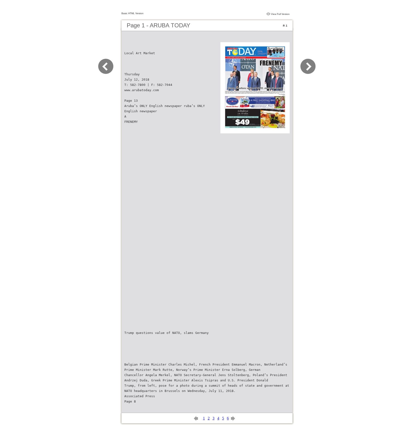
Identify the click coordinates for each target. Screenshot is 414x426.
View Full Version (280, 14)
